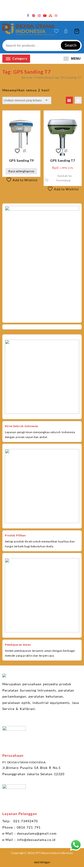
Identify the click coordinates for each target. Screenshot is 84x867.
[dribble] (56, 15)
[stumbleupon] (50, 15)
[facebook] (28, 15)
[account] (66, 31)
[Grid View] (69, 100)
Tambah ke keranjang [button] (64, 178)
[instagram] (39, 15)
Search (71, 45)
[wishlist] (56, 31)
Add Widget (42, 862)
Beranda (27, 77)
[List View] (78, 100)
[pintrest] (33, 15)
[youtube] (44, 15)
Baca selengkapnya (21, 171)
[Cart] (77, 31)
